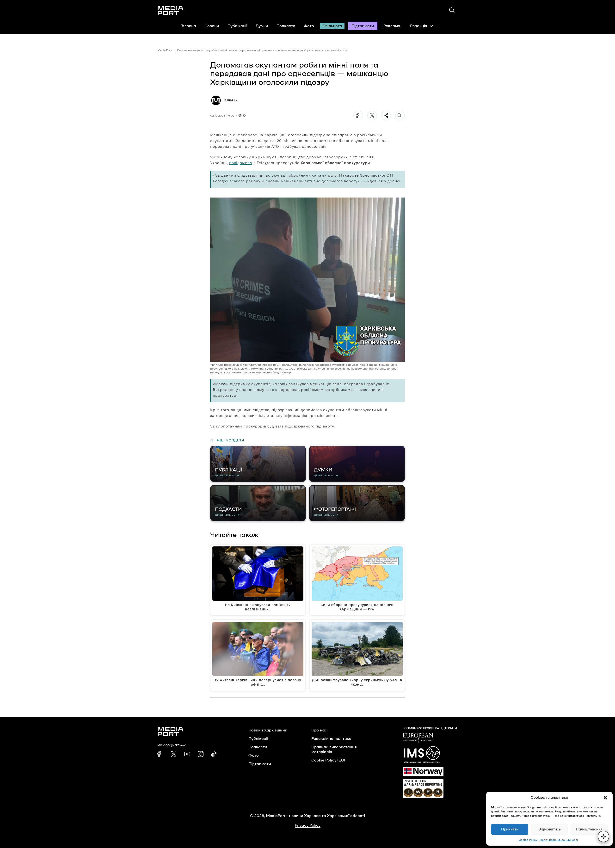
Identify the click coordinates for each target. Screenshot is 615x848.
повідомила (240, 163)
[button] (605, 797)
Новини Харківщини (267, 730)
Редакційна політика (331, 739)
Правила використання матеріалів (334, 749)
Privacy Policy (307, 825)
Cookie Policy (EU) (328, 760)
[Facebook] (358, 115)
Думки (262, 26)
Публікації (237, 26)
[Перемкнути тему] (603, 836)
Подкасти (286, 26)
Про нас (319, 730)
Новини (211, 26)
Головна (188, 26)
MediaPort (164, 50)
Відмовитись (549, 829)
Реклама (391, 26)
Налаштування (589, 829)
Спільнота (332, 26)
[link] (160, 754)
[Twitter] (372, 115)
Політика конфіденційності (559, 839)
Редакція (418, 26)
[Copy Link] (400, 115)
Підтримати (362, 26)
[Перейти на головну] (170, 10)
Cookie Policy (528, 839)
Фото (309, 26)
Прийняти (509, 829)
